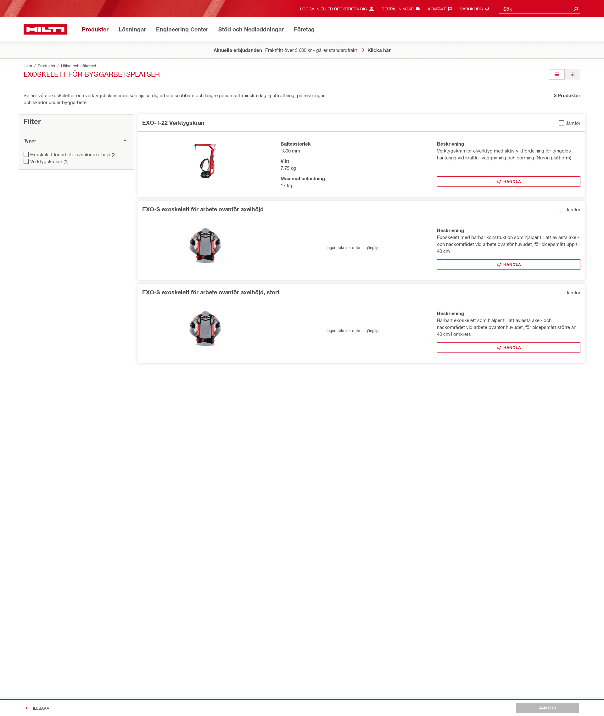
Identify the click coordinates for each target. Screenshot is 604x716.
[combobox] (539, 8)
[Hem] (45, 29)
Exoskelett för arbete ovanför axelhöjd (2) (73, 154)
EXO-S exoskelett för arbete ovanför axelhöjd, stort (210, 292)
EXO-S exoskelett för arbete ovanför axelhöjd (203, 209)
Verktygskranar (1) (49, 161)
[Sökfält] (576, 8)
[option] (557, 74)
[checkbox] (569, 123)
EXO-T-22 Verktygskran (173, 122)
